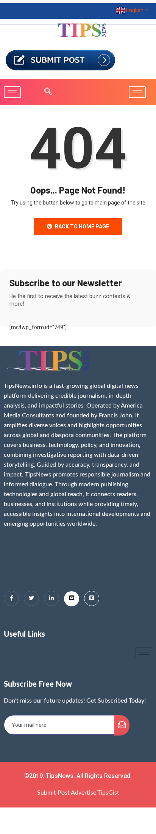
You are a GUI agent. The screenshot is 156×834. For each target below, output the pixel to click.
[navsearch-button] (44, 92)
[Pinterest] (91, 598)
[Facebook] (11, 598)
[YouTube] (71, 598)
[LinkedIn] (51, 598)
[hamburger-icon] (12, 92)
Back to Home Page (82, 226)
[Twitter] (31, 598)
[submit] (121, 725)
